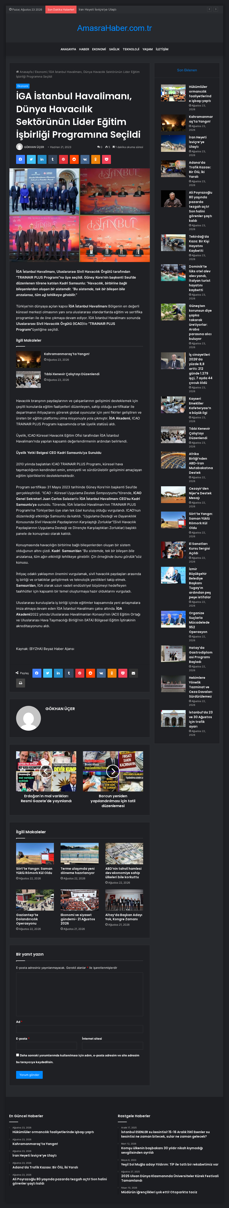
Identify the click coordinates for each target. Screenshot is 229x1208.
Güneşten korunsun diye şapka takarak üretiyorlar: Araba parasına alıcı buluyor (200, 322)
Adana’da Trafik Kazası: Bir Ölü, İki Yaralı (200, 169)
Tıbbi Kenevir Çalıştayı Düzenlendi (72, 374)
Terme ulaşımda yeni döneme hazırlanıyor (78, 870)
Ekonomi (99, 49)
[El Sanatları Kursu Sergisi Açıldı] (173, 550)
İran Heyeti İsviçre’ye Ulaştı (97, 9)
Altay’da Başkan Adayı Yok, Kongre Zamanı (123, 917)
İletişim (162, 49)
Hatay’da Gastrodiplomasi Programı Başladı (200, 654)
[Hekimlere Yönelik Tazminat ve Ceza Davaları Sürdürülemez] (173, 683)
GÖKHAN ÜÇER (34, 147)
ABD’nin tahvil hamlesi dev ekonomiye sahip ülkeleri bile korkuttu (123, 872)
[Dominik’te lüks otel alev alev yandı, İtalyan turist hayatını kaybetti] (173, 272)
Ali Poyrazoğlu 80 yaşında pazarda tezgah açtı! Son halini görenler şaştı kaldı (200, 206)
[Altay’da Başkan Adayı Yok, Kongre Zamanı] (124, 900)
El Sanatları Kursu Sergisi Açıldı (199, 548)
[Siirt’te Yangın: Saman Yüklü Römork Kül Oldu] (35, 853)
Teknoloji (131, 49)
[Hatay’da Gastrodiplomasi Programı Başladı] (173, 653)
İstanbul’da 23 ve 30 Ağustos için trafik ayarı (201, 719)
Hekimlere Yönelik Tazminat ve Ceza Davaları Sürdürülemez (200, 687)
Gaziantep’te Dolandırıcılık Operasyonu (27, 919)
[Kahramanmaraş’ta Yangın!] (28, 359)
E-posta (23, 1038)
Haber (84, 49)
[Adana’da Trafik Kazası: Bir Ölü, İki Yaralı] (173, 168)
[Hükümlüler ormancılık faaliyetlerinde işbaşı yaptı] (173, 93)
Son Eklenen (187, 70)
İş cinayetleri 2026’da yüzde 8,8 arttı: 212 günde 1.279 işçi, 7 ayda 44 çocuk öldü (200, 368)
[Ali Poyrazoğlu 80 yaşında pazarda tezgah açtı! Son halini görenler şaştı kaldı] (173, 198)
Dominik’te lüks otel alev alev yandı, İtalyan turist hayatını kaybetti (199, 278)
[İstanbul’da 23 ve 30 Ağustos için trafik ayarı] (173, 718)
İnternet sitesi (92, 1038)
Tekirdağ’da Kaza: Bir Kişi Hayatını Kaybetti (199, 243)
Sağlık (114, 49)
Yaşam (147, 49)
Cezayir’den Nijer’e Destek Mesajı (200, 493)
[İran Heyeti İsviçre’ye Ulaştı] (173, 143)
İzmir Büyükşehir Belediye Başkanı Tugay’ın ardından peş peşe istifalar (200, 583)
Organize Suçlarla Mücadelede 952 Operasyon (199, 622)
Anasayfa (68, 49)
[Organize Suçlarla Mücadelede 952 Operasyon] (173, 619)
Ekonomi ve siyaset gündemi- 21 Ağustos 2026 (78, 919)
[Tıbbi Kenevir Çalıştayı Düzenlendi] (28, 379)
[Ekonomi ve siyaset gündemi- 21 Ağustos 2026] (80, 900)
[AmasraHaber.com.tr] (114, 28)
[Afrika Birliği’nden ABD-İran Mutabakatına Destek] (173, 460)
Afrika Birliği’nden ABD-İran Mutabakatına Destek (201, 463)
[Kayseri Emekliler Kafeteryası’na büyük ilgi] (173, 404)
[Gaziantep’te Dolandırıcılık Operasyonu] (35, 900)
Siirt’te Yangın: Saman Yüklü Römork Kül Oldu (34, 870)
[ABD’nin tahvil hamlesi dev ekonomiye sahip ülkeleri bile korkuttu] (124, 853)
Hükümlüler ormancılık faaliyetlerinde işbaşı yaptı (200, 94)
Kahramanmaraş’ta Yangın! (66, 354)
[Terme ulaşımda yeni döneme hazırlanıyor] (80, 853)
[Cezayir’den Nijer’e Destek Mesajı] (173, 494)
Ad (19, 1022)
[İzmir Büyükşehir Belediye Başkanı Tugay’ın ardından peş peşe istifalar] (173, 575)
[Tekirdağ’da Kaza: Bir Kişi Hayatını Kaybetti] (173, 242)
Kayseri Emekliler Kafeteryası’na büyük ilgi (200, 405)
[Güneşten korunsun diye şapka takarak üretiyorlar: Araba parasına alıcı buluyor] (173, 312)
